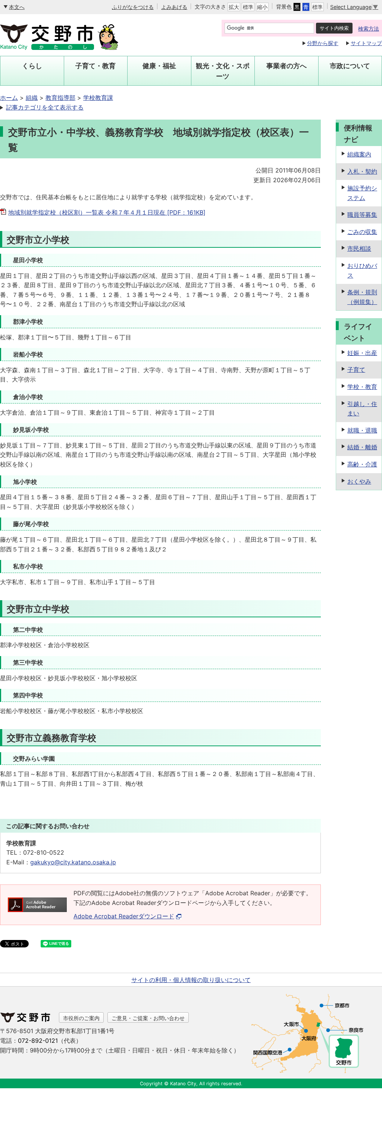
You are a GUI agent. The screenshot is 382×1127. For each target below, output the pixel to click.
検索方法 (368, 28)
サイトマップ (366, 43)
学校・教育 (362, 386)
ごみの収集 (362, 231)
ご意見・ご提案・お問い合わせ (148, 1018)
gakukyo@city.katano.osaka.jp (73, 862)
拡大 (234, 7)
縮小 (262, 7)
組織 (32, 97)
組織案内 (359, 154)
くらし (32, 66)
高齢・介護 (362, 464)
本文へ (17, 7)
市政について (350, 66)
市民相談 (359, 248)
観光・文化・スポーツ (223, 71)
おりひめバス (362, 270)
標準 (248, 7)
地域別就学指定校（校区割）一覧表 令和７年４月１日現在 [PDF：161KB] (107, 212)
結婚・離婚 (362, 447)
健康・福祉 (159, 66)
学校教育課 (98, 97)
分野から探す (322, 43)
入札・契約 (362, 171)
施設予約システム (362, 193)
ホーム (9, 97)
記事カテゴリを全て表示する (45, 107)
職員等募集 (362, 214)
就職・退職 (362, 430)
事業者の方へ (286, 66)
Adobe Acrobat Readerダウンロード (123, 916)
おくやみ (359, 481)
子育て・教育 (95, 66)
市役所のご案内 (81, 1018)
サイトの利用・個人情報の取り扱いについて (191, 980)
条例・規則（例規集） (362, 297)
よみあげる (174, 7)
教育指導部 (60, 97)
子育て (356, 369)
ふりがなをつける (133, 7)
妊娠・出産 (362, 353)
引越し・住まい (362, 408)
